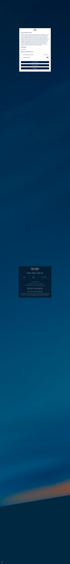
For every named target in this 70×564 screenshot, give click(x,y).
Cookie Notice (23, 49)
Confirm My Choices (35, 65)
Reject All (35, 68)
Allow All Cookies (35, 62)
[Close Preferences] (2, 562)
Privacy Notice (23, 47)
